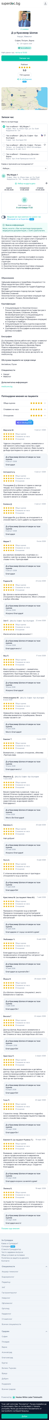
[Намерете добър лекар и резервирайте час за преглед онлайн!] (10, 3)
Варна (4, 1347)
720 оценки (25, 75)
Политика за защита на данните (15, 1258)
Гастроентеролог (9, 1293)
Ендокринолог (8, 1277)
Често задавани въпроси (12, 1252)
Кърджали (6, 1384)
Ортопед (5, 1308)
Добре (24, 1416)
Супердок (8, 1246)
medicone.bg (6, 386)
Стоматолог (7, 1319)
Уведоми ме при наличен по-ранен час (24, 218)
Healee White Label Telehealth (28, 1397)
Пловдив (5, 1342)
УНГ (3, 1287)
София (4, 1336)
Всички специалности (11, 1324)
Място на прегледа (9, 122)
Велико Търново (9, 1368)
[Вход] (45, 3)
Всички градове (9, 1389)
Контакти (5, 1261)
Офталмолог (7, 1303)
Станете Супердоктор (11, 1249)
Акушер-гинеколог (10, 1271)
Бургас (5, 1363)
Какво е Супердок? (9, 1243)
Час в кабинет (25, 48)
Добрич (5, 1378)
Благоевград (7, 1357)
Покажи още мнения (10, 1228)
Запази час (24, 58)
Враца (4, 1373)
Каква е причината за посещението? (17, 164)
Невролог (6, 1298)
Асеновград (7, 1352)
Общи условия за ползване (13, 1255)
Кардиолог (6, 1314)
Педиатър (6, 1282)
